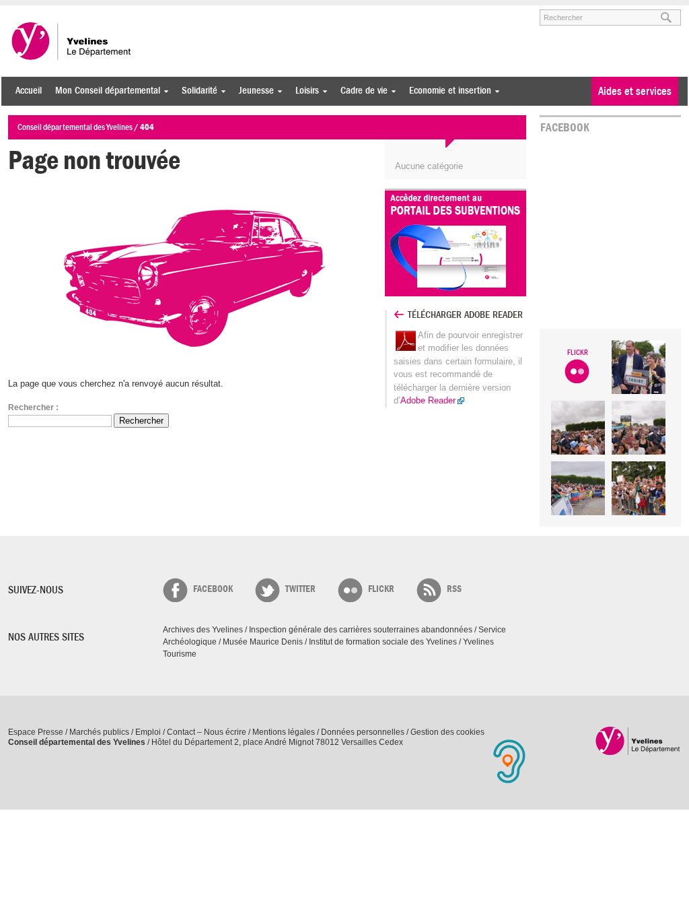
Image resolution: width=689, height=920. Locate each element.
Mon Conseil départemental (104, 91)
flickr (381, 589)
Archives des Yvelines (203, 629)
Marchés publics (99, 732)
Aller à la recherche (165, 11)
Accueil (28, 91)
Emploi (148, 732)
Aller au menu (26, 11)
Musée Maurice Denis (263, 642)
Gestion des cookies (447, 732)
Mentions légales (283, 732)
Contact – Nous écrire (206, 732)
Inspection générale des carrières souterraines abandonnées (360, 629)
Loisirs (304, 91)
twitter (300, 589)
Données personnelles (362, 732)
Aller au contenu (91, 11)
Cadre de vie (361, 91)
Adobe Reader (428, 400)
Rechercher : (33, 407)
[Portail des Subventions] (455, 245)
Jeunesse (253, 91)
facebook (213, 589)
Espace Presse (35, 732)
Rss (454, 589)
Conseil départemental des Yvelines (72, 41)
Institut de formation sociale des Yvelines (383, 642)
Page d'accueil (638, 740)
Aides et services (635, 91)
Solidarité (196, 91)
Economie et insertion (446, 91)
